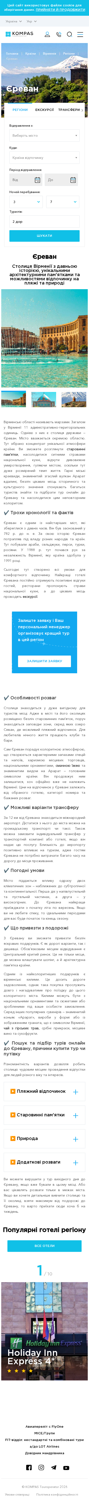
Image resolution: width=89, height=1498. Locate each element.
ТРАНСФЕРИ (69, 110)
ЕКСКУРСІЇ (44, 110)
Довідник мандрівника (44, 1453)
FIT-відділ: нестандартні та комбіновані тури (44, 1440)
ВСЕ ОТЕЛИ (45, 1246)
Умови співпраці (17, 1494)
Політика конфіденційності (57, 1494)
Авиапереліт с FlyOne (44, 1426)
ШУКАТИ (44, 236)
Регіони (20, 110)
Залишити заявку (44, 661)
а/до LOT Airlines (44, 1446)
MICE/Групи (44, 1433)
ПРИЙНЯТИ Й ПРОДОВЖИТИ (60, 10)
